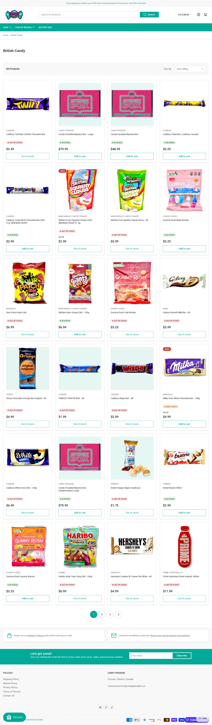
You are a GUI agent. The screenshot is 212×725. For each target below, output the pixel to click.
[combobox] (99, 14)
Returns (40, 635)
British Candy (16, 35)
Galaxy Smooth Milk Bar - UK (176, 312)
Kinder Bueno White (172, 488)
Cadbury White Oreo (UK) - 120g (21, 488)
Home (5, 35)
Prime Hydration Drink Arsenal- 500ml (181, 576)
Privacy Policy (10, 687)
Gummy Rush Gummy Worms (20, 576)
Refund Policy (10, 683)
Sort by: (168, 69)
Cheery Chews (170, 216)
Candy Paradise (66, 130)
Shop (5, 27)
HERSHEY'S (115, 572)
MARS (165, 309)
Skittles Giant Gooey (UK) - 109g (74, 312)
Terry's (9, 394)
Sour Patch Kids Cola (16, 312)
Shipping (31, 635)
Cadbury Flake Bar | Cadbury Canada (180, 134)
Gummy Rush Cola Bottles (123, 312)
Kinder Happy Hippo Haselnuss (125, 488)
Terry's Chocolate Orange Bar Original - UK (26, 398)
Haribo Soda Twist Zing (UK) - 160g (75, 576)
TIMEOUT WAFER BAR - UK (71, 398)
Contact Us (9, 695)
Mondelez (11, 309)
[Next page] (118, 614)
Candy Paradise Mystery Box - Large (76, 134)
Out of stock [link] (27, 156)
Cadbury (10, 130)
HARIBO (62, 572)
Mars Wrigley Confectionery (73, 216)
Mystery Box (45, 27)
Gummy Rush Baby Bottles (176, 220)
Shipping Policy (11, 679)
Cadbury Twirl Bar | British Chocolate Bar (25, 134)
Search (151, 14)
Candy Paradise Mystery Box (124, 134)
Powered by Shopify (34, 719)
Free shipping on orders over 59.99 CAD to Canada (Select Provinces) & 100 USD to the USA (106, 3)
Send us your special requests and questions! (170, 635)
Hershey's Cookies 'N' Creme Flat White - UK (131, 576)
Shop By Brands (23, 27)
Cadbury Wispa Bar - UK (122, 398)
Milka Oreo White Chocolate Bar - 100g (181, 398)
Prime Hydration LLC (173, 572)
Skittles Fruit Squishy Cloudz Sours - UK (129, 220)
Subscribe (182, 655)
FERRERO (114, 484)
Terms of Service (12, 691)
